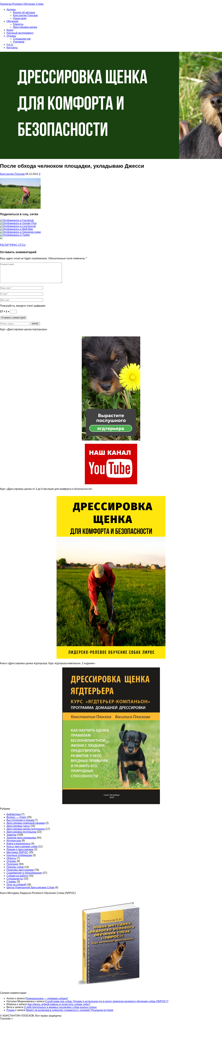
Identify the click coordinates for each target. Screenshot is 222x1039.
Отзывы (11, 35)
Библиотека (14, 814)
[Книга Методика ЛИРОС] (111, 483)
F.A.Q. (10, 44)
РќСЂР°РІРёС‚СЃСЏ (13, 245)
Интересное (14, 840)
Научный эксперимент (20, 33)
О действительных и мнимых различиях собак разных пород (60, 1007)
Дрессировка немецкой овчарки (26, 823)
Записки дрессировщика (21, 837)
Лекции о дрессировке (20, 849)
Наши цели (19, 18)
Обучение (12, 21)
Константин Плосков (25, 15)
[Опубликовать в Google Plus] (18, 223)
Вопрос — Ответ (16, 817)
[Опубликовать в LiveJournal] (18, 226)
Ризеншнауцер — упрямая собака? (46, 998)
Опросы (11, 858)
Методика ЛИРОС (17, 852)
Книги (10, 30)
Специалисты (15, 878)
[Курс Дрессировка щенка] (111, 657)
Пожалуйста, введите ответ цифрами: (23, 305)
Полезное (12, 864)
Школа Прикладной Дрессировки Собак (30, 887)
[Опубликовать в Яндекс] (1, 238)
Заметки (11, 834)
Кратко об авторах (24, 12)
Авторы (11, 9)
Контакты (12, 47)
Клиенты (18, 24)
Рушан (11, 1010)
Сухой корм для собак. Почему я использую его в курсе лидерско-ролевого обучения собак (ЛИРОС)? (106, 1001)
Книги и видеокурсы (19, 843)
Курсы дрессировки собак (22, 846)
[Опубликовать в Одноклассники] (20, 232)
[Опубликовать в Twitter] (15, 235)
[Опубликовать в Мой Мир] (16, 229)
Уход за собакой (16, 884)
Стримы (11, 881)
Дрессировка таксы (18, 826)
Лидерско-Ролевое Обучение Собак (21, 4)
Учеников (18, 41)
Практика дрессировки (20, 870)
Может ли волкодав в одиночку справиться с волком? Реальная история (69, 1010)
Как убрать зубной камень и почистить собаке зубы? (59, 1004)
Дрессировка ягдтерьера (21, 831)
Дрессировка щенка (25, 27)
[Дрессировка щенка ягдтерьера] (111, 439)
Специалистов (22, 38)
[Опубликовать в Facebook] (17, 220)
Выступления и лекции (20, 820)
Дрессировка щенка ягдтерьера (26, 829)
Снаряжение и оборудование (24, 872)
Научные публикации (19, 855)
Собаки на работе (17, 875)
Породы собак (15, 867)
